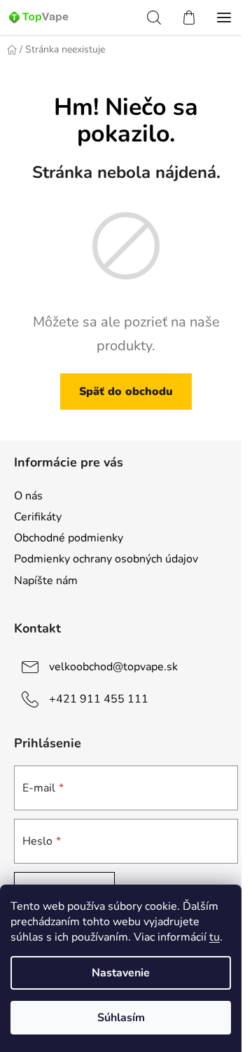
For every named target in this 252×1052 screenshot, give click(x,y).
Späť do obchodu (126, 391)
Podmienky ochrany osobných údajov (106, 559)
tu (214, 937)
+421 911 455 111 (98, 698)
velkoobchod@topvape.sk (113, 666)
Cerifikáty (38, 517)
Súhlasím (121, 1017)
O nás (28, 496)
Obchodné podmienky (68, 538)
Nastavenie (121, 973)
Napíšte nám (46, 580)
